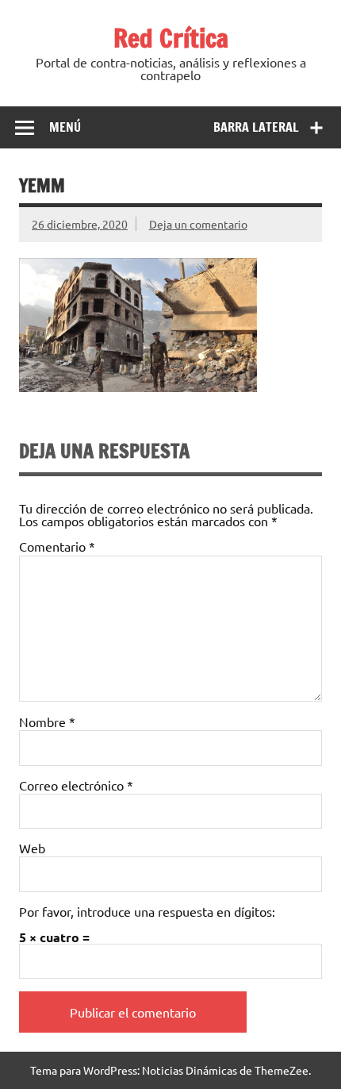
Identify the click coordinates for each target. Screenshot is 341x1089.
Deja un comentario (198, 224)
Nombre (47, 721)
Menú (65, 127)
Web (32, 847)
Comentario (57, 546)
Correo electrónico (76, 785)
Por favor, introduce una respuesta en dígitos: (147, 911)
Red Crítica (170, 38)
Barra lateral (256, 127)
